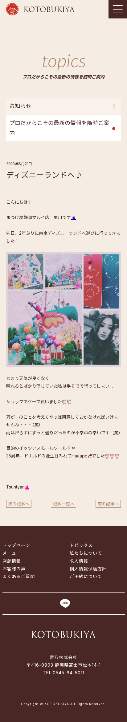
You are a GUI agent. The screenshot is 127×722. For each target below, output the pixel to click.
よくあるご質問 (18, 576)
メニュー (11, 553)
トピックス (81, 545)
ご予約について (86, 576)
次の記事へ (19, 503)
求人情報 (79, 561)
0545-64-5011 (68, 672)
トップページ (16, 545)
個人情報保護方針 (88, 568)
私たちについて (86, 553)
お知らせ (20, 106)
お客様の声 (14, 568)
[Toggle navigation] (118, 9)
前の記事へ (108, 503)
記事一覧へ (63, 503)
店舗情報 (11, 561)
